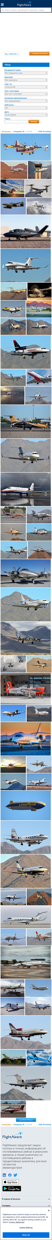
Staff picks (9, 105)
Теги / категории (12, 91)
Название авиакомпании (16, 98)
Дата (7, 112)
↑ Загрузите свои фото (39, 53)
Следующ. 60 (18, 131)
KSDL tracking (45, 131)
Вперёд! (34, 121)
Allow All (26, 1235)
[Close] (49, 1210)
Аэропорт (9, 77)
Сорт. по (8, 84)
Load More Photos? (26, 1120)
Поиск (7, 119)
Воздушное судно (13, 70)
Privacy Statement (16, 1222)
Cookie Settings (26, 1228)
